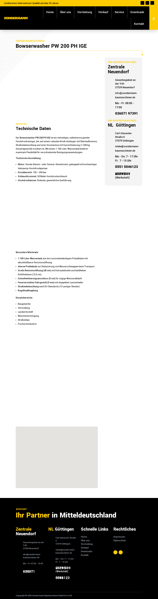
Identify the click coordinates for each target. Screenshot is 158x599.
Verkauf (103, 12)
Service (119, 12)
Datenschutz (119, 540)
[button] (58, 454)
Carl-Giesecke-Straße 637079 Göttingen (124, 137)
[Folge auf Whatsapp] (152, 3)
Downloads (137, 12)
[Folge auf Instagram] (147, 3)
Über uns (65, 12)
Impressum (119, 537)
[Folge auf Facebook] (142, 3)
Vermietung (84, 12)
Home (50, 12)
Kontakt (139, 23)
